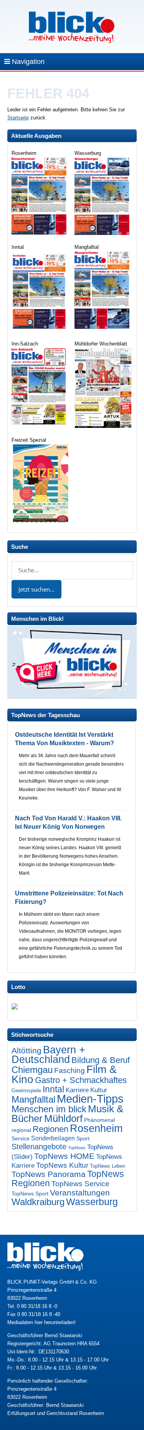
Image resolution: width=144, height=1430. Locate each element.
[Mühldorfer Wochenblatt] (102, 426)
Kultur (98, 1090)
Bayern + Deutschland (48, 1054)
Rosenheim (96, 1128)
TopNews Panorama (49, 1174)
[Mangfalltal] (102, 327)
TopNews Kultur (62, 1165)
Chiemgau (32, 1070)
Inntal (53, 1089)
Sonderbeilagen (53, 1138)
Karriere (77, 1090)
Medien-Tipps (90, 1098)
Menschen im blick (49, 1109)
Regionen (50, 1129)
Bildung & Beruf (100, 1060)
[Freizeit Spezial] (40, 520)
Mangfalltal (33, 1100)
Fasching (69, 1070)
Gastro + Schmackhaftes (81, 1080)
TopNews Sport (30, 1193)
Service (21, 1138)
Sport (82, 1138)
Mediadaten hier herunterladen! (41, 1322)
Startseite (18, 118)
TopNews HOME (64, 1156)
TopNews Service (80, 1183)
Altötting (26, 1050)
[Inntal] (40, 330)
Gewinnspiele (26, 1090)
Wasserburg (92, 1202)
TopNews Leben (107, 1166)
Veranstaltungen (80, 1192)
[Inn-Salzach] (40, 423)
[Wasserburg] (102, 233)
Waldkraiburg (38, 1202)
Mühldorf (63, 1118)
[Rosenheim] (40, 233)
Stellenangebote (39, 1146)
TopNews (77, 1147)
